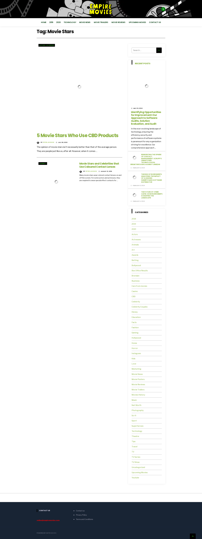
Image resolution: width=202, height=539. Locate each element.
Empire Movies (51, 533)
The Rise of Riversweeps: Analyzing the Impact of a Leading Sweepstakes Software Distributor (151, 178)
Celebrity (42, 163)
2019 (51, 22)
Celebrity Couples (140, 307)
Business (136, 281)
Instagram (136, 353)
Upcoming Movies (137, 22)
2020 (58, 22)
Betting (135, 260)
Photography (138, 410)
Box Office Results (140, 271)
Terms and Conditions (84, 519)
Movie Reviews (119, 22)
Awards (135, 255)
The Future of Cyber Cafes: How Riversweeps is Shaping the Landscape (151, 195)
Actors (42, 45)
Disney (135, 312)
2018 (134, 219)
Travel (134, 446)
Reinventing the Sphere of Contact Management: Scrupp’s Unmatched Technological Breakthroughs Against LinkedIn (146, 159)
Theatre (135, 436)
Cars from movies (139, 286)
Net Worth (136, 405)
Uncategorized (138, 467)
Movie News (85, 22)
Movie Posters (138, 379)
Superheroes (137, 426)
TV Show (136, 462)
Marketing (136, 369)
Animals (135, 245)
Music (134, 400)
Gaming (135, 333)
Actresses (50, 45)
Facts (134, 322)
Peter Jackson (48, 142)
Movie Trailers (101, 22)
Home (43, 22)
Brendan (135, 276)
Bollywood (136, 265)
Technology (70, 22)
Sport (134, 421)
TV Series (136, 457)
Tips (133, 441)
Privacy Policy (81, 515)
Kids (133, 358)
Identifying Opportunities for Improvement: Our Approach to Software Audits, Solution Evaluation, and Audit (146, 117)
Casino (135, 291)
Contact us (155, 22)
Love (134, 364)
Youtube (135, 478)
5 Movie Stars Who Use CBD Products (77, 135)
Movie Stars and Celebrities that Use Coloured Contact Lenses (99, 165)
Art (133, 250)
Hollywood (136, 338)
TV (133, 452)
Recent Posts (142, 63)
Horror (135, 348)
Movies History (138, 395)
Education (136, 317)
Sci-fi (134, 415)
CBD (133, 296)
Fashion (135, 327)
